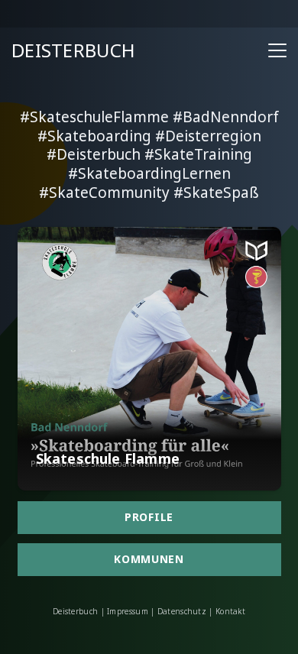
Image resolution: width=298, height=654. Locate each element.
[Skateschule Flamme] (149, 358)
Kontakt (229, 611)
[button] (277, 50)
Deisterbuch (75, 611)
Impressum (127, 611)
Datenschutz (181, 611)
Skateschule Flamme (108, 458)
